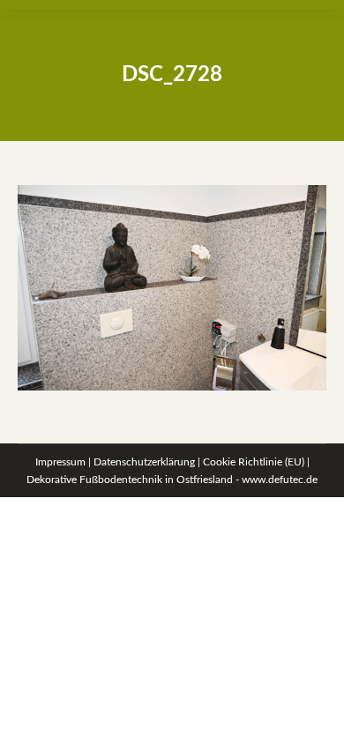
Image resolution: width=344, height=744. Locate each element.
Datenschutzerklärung (144, 462)
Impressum (60, 462)
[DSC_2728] (172, 288)
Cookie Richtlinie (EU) (253, 462)
